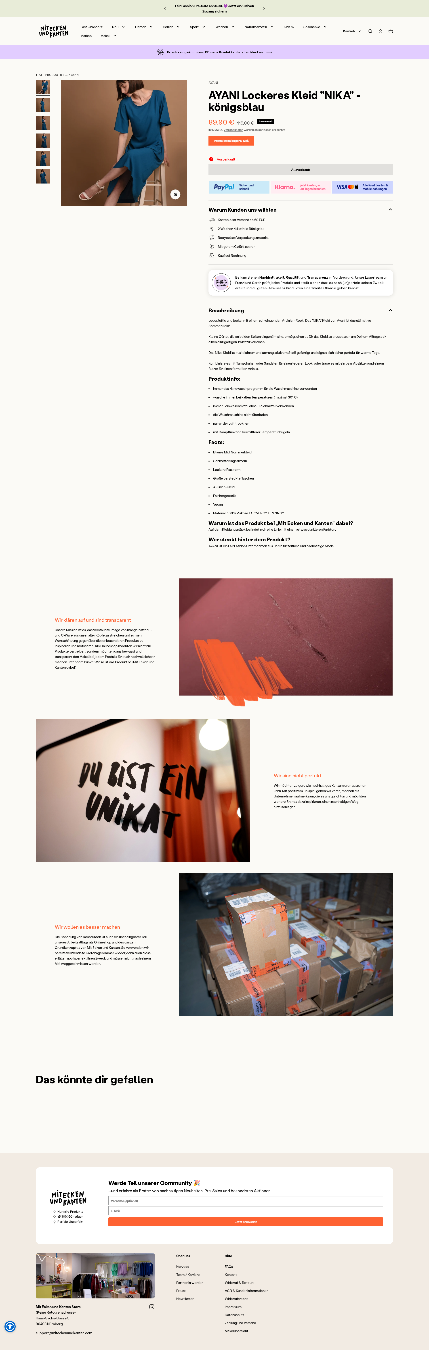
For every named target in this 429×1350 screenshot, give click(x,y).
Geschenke (311, 27)
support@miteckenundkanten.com (64, 1332)
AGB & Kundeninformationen (246, 1290)
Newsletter (184, 1298)
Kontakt (231, 1274)
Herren (168, 27)
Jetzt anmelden (246, 1222)
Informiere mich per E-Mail (231, 140)
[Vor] (264, 8)
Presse (181, 1290)
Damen (140, 27)
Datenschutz (234, 1314)
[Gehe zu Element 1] (43, 88)
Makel (105, 35)
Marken (86, 35)
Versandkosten (233, 129)
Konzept (182, 1266)
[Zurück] (165, 8)
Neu (115, 27)
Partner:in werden (189, 1282)
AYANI (213, 82)
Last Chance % (91, 27)
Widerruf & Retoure (239, 1282)
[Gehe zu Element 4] (43, 141)
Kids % (289, 27)
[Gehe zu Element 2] (43, 105)
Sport (194, 27)
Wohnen (221, 27)
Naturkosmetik (256, 27)
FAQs (229, 1266)
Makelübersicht (236, 1331)
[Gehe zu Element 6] (43, 177)
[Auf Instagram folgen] (152, 1307)
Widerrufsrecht (236, 1298)
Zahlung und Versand (240, 1323)
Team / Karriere (188, 1274)
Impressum (233, 1306)
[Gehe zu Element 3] (43, 123)
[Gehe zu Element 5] (43, 159)
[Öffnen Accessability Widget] (10, 1326)
